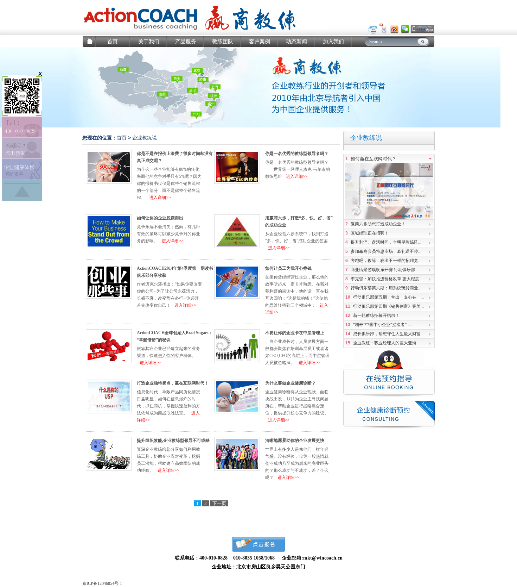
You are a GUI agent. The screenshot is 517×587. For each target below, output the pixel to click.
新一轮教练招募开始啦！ (376, 315)
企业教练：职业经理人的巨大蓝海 (384, 343)
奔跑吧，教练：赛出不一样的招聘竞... (386, 260)
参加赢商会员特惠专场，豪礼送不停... (386, 251)
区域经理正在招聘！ (370, 233)
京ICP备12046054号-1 (102, 583)
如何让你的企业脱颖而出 (160, 218)
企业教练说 (144, 137)
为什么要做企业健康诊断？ (290, 383)
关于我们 (148, 41)
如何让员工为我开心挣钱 (288, 268)
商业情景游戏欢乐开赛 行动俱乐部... (384, 269)
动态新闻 (296, 41)
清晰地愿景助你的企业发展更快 (294, 440)
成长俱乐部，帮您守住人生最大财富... (388, 333)
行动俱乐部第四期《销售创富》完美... (388, 306)
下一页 (219, 503)
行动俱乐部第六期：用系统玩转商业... (386, 288)
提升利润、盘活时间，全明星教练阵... (386, 242)
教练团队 (222, 41)
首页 (112, 41)
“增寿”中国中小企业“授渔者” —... (384, 324)
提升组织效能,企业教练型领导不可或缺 (173, 440)
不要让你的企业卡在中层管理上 (294, 332)
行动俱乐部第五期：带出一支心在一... (388, 297)
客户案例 (259, 41)
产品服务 (185, 41)
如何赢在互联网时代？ (373, 158)
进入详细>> (160, 197)
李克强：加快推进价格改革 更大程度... (386, 278)
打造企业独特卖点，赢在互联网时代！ (173, 383)
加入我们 (333, 41)
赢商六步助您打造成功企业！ (378, 223)
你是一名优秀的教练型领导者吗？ (296, 153)
